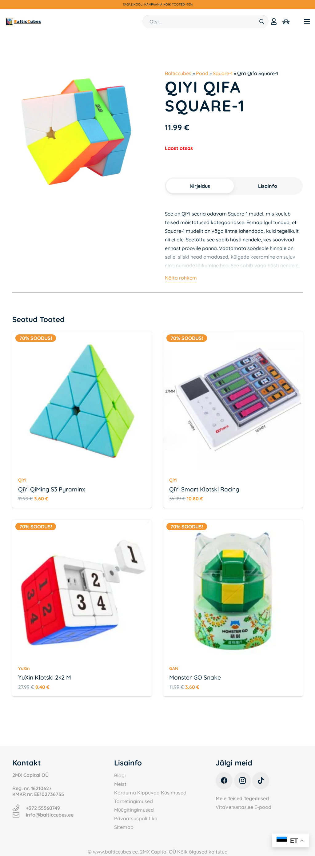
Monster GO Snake (195, 677)
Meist (120, 784)
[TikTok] (260, 780)
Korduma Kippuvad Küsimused (150, 792)
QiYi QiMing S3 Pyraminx (51, 489)
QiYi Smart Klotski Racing (204, 489)
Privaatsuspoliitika (136, 818)
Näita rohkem (181, 278)
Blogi (120, 775)
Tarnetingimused (133, 801)
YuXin (24, 668)
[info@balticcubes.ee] (19, 815)
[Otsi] (262, 22)
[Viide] (274, 21)
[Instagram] (242, 780)
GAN (173, 668)
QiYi (22, 480)
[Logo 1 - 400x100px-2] (23, 21)
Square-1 (223, 73)
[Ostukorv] (286, 21)
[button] (307, 21)
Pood (202, 73)
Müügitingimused (134, 810)
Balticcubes (178, 73)
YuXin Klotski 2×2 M (44, 677)
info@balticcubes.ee (50, 815)
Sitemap (124, 827)
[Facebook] (224, 780)
